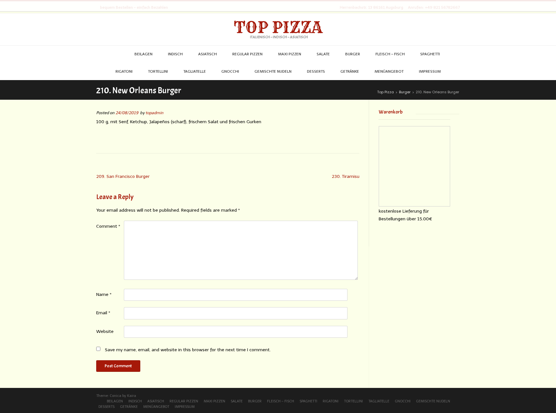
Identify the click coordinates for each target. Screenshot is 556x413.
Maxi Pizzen (214, 401)
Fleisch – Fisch (280, 401)
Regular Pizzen (184, 401)
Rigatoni (330, 401)
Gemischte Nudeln (433, 401)
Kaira (131, 396)
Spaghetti (308, 401)
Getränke (129, 407)
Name (104, 294)
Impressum (185, 407)
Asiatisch (155, 401)
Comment (108, 226)
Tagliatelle (378, 401)
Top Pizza (278, 27)
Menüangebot (156, 407)
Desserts (106, 407)
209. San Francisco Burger (123, 176)
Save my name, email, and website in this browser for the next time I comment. (188, 350)
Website (105, 331)
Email (103, 313)
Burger (255, 401)
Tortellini (353, 401)
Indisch (135, 401)
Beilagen (115, 401)
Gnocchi (403, 401)
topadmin (154, 112)
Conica (115, 396)
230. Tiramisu (345, 176)
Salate (237, 401)
